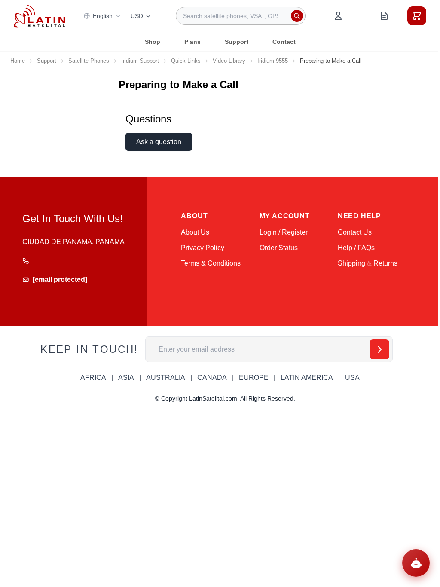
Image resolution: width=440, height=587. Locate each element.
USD (137, 15)
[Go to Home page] (39, 16)
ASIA (126, 377)
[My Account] (338, 15)
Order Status (279, 247)
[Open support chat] (416, 563)
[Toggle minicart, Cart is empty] (416, 15)
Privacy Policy (202, 247)
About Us (195, 232)
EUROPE (254, 377)
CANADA (212, 377)
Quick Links (186, 61)
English (103, 15)
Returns (385, 263)
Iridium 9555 (272, 61)
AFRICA (93, 377)
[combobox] (241, 16)
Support (236, 41)
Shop (152, 41)
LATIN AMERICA (307, 377)
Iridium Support (140, 61)
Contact (284, 41)
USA (352, 377)
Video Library (229, 61)
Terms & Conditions (211, 263)
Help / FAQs (356, 247)
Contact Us (355, 232)
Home (17, 61)
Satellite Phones (88, 61)
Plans (192, 41)
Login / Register (284, 232)
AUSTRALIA (165, 377)
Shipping (351, 263)
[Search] (297, 16)
